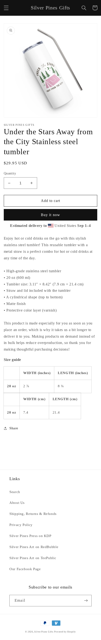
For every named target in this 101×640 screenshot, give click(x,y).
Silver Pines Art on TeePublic (32, 558)
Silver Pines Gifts (43, 632)
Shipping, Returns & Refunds (33, 514)
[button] (6, 7)
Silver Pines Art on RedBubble (33, 547)
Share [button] (13, 428)
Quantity (10, 173)
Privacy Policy (21, 525)
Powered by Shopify (65, 632)
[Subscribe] (86, 600)
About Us (17, 503)
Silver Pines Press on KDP (30, 536)
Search (14, 492)
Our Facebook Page (25, 569)
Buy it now (50, 215)
